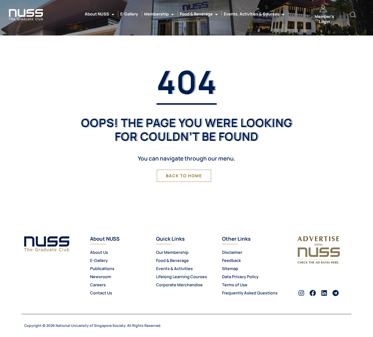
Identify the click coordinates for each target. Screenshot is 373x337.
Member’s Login (324, 19)
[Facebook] (313, 293)
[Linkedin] (324, 293)
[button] (353, 14)
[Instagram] (301, 293)
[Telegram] (335, 293)
